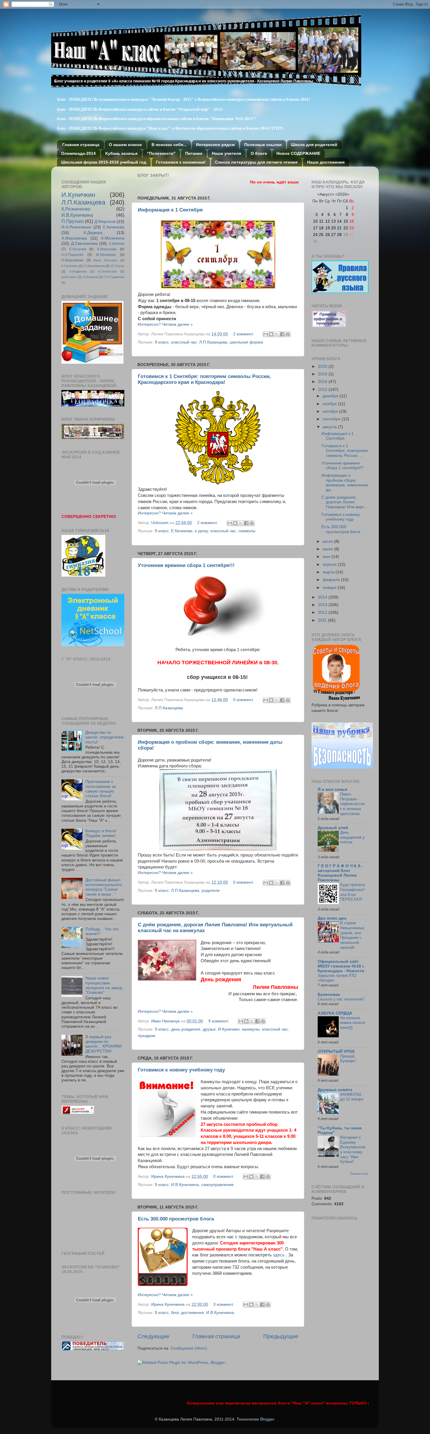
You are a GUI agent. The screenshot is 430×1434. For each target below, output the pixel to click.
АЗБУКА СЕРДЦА (335, 1013)
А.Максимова (74, 238)
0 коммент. (243, 700)
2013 (323, 605)
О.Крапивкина (94, 266)
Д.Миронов (105, 221)
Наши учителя (226, 153)
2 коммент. (243, 334)
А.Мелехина (112, 238)
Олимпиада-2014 (78, 153)
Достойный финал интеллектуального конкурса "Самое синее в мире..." (103, 887)
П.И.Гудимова (114, 277)
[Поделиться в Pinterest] (288, 334)
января (330, 587)
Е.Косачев (77, 249)
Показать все (359, 1173)
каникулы (251, 1029)
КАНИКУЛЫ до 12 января (351, 1097)
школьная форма (246, 342)
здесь (279, 1255)
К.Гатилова (69, 266)
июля (328, 541)
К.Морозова (107, 249)
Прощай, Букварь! (348, 1058)
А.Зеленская (107, 271)
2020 (323, 366)
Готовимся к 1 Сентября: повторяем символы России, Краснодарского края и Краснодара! (204, 379)
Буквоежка (329, 994)
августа (330, 427)
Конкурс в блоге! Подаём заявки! (101, 833)
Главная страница (80, 144)
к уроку (201, 531)
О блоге (259, 153)
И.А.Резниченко (76, 227)
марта (329, 572)
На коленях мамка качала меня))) (352, 1023)
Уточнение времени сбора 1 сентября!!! (186, 565)
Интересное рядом (215, 144)
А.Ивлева (116, 244)
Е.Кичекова (181, 531)
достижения (192, 1312)
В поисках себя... (169, 144)
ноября (330, 404)
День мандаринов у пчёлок (352, 837)
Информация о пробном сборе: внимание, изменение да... (344, 482)
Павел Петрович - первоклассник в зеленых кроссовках (352, 804)
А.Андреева (78, 271)
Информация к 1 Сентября (170, 210)
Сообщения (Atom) (189, 1348)
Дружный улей (333, 828)
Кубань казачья (121, 153)
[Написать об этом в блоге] (271, 334)
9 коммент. (218, 1021)
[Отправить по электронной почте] (266, 334)
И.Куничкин (229, 1029)
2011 (323, 620)
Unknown (160, 523)
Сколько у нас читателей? (341, 999)
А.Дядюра (92, 232)
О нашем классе (125, 144)
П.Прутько (72, 221)
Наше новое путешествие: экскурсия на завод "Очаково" (103, 985)
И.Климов (90, 277)
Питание (193, 153)
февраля (332, 580)
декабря (331, 396)
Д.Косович (69, 277)
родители (211, 890)
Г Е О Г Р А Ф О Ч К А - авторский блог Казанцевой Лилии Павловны (340, 873)
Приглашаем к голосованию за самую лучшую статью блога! (100, 788)
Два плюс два (332, 918)
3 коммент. (223, 1304)
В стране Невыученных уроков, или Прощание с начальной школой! (352, 935)
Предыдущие (280, 1336)
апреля (330, 564)
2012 (323, 612)
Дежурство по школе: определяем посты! (104, 737)
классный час (184, 342)
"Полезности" (161, 153)
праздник (146, 1036)
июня (328, 549)
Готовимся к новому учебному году (181, 1070)
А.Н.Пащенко (72, 255)
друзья (209, 1029)
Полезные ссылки (263, 144)
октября (331, 411)
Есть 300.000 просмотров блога (176, 1219)
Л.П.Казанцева (213, 342)
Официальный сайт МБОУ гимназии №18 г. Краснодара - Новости (341, 966)
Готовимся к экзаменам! (181, 162)
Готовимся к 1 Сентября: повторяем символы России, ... (344, 450)
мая (327, 556)
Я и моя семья (332, 789)
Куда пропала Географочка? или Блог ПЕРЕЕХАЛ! (352, 891)
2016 (323, 381)
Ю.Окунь (117, 266)
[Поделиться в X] (277, 334)
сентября (332, 419)
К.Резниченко (75, 208)
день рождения (185, 1029)
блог (175, 1312)
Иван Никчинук (166, 1021)
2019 (323, 374)
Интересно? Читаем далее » (165, 324)
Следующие (153, 1336)
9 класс (162, 342)
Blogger (267, 1419)
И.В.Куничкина (185, 1184)
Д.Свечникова (84, 243)
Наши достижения (326, 162)
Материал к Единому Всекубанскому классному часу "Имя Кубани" (352, 1149)
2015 (323, 389)
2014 (323, 597)
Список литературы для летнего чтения (256, 162)
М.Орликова (106, 255)
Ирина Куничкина (168, 1176)
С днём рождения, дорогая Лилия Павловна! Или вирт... (344, 502)
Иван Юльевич (105, 260)
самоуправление (217, 1184)
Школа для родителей (314, 144)
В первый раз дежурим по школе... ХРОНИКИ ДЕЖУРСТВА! (103, 1044)
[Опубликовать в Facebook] (282, 334)
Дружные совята (335, 1090)
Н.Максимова (72, 260)
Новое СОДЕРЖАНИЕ (298, 153)
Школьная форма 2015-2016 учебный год (103, 162)
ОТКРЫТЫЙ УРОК (336, 1051)
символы (246, 531)
